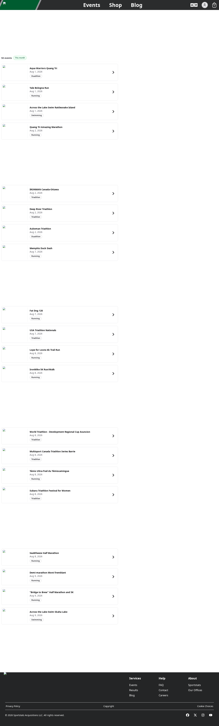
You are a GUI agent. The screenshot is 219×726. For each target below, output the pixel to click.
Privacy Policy (13, 706)
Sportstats (194, 685)
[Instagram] (203, 715)
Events (91, 4)
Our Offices (195, 690)
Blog (136, 4)
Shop (115, 4)
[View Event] (113, 72)
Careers (163, 695)
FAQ (161, 685)
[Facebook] (187, 715)
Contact (163, 690)
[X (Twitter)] (195, 715)
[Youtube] (210, 715)
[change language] (194, 5)
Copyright (108, 706)
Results (133, 690)
